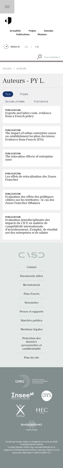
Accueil (7, 68)
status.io (15, 46)
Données (48, 30)
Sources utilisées (14, 101)
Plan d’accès (32, 294)
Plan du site (31, 358)
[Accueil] (8, 21)
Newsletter (31, 303)
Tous (7, 94)
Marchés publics (31, 320)
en (26, 46)
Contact (31, 267)
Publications (23, 34)
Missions (42, 34)
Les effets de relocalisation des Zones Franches (30, 178)
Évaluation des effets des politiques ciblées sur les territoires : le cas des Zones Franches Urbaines (29, 200)
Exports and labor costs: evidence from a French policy (28, 114)
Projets (32, 30)
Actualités (15, 30)
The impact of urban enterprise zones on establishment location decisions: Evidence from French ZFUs (30, 136)
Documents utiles (31, 276)
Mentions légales (31, 329)
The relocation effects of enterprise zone (29, 158)
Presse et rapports (31, 312)
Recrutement (31, 285)
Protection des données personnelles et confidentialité (31, 343)
